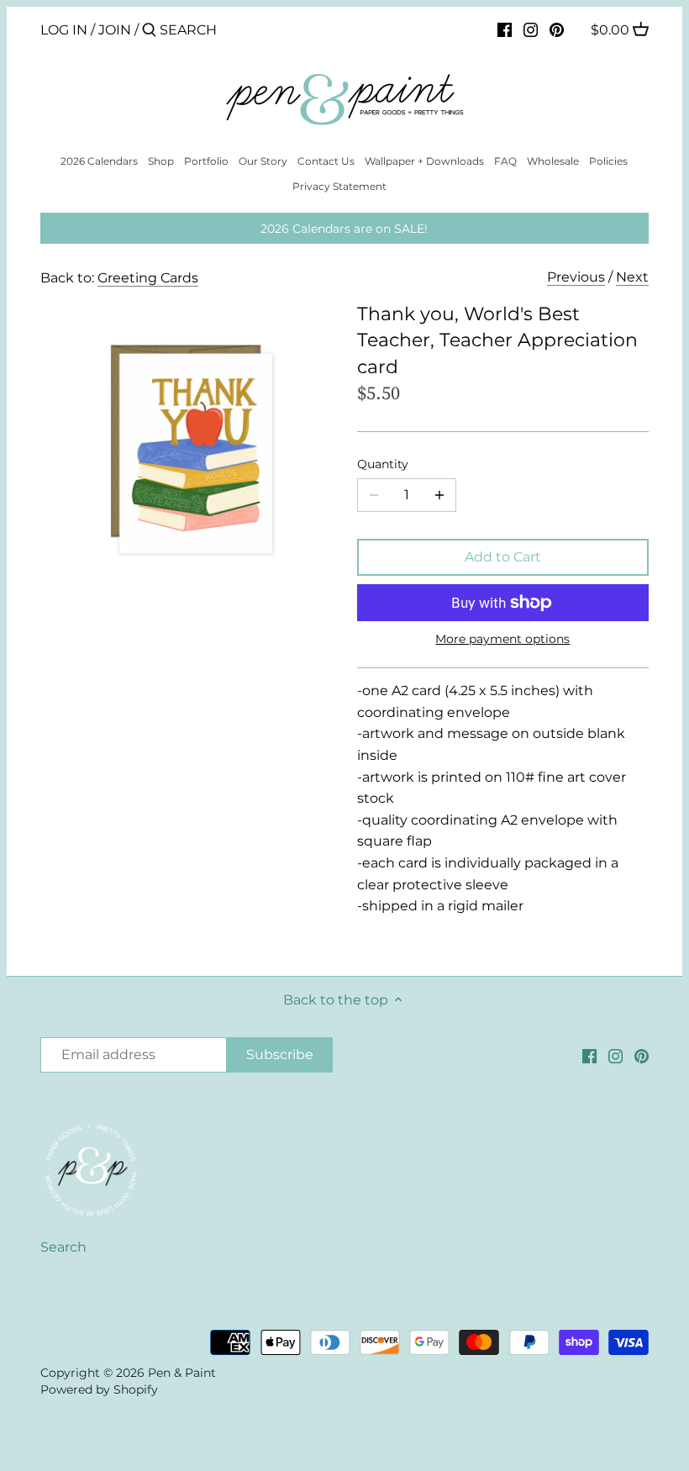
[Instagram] (530, 29)
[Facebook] (504, 29)
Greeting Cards (147, 278)
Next (632, 277)
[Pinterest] (557, 29)
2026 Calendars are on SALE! (344, 228)
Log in (63, 30)
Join (114, 30)
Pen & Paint (182, 1372)
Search (63, 1247)
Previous (576, 277)
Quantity (382, 464)
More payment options (502, 639)
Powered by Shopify (99, 1389)
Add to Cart (503, 557)
